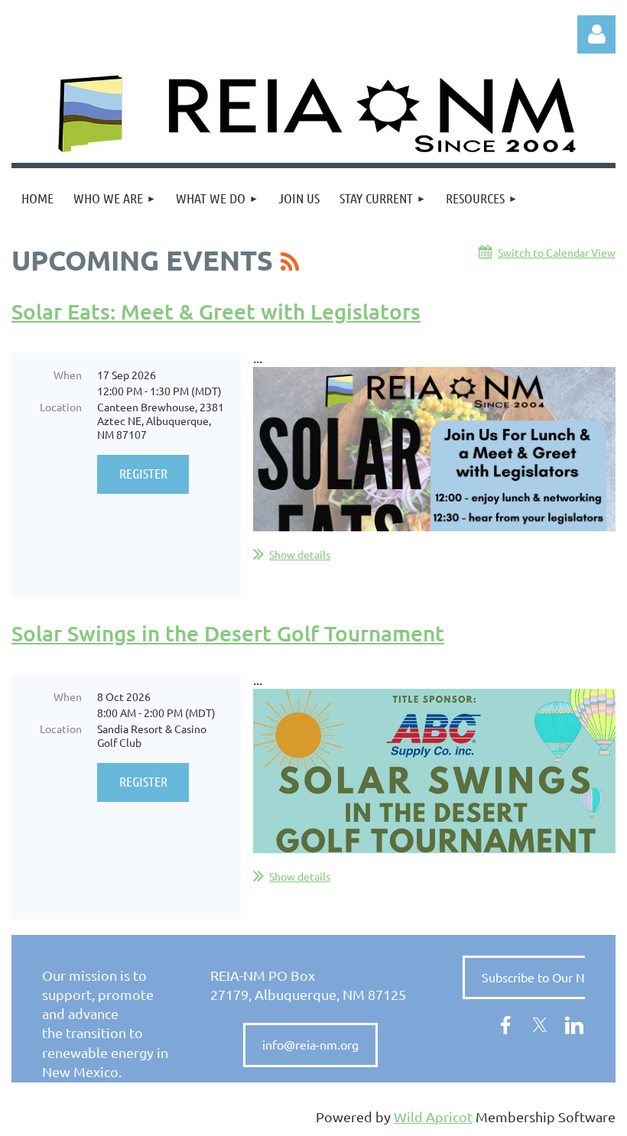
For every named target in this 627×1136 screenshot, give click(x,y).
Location (61, 407)
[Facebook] (505, 1025)
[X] (540, 1025)
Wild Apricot (433, 1116)
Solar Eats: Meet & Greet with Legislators (216, 311)
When (68, 374)
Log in (596, 34)
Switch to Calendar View (557, 252)
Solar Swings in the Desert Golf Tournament (227, 633)
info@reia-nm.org (310, 1044)
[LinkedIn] (574, 1025)
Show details (299, 554)
